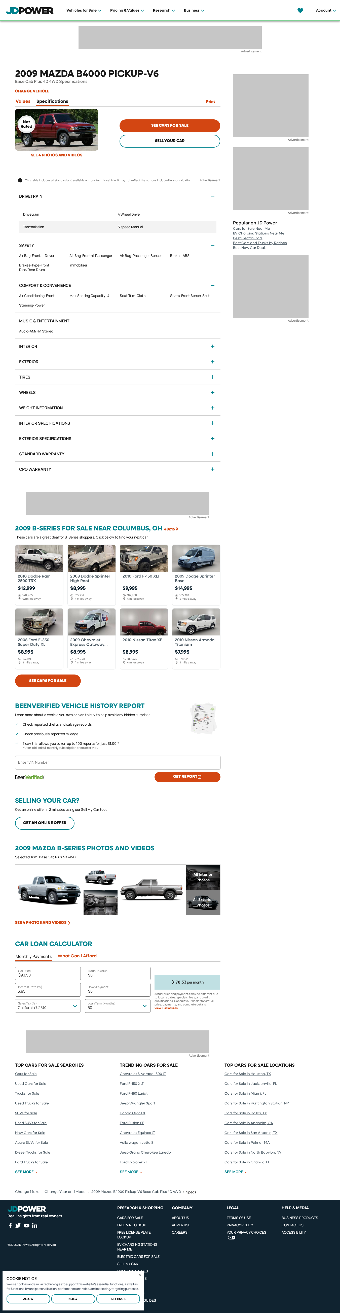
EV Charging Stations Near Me (258, 233)
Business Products (300, 1217)
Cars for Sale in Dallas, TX (245, 1113)
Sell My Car (127, 1263)
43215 (169, 529)
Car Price (24, 971)
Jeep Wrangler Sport (137, 1103)
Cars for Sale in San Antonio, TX (251, 1133)
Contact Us (293, 1225)
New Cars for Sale (30, 1133)
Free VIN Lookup (131, 1225)
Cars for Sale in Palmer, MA (247, 1142)
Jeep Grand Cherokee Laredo (145, 1152)
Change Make (27, 1192)
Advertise (181, 1225)
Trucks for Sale (27, 1093)
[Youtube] (26, 1225)
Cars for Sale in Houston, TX (247, 1074)
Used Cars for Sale (30, 1084)
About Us (180, 1217)
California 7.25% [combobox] (32, 1007)
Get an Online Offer (44, 823)
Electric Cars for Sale (138, 1256)
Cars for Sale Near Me (251, 228)
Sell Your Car (170, 141)
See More (24, 1172)
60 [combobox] (90, 1007)
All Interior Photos (203, 877)
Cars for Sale (26, 1074)
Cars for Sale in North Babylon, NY (252, 1152)
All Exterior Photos (203, 902)
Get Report (185, 777)
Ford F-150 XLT (132, 1084)
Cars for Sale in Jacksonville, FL (250, 1084)
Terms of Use (239, 1217)
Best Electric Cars (247, 238)
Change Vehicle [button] (32, 91)
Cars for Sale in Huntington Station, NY (256, 1103)
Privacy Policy (240, 1225)
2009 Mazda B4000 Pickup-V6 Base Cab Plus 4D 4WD (136, 1192)
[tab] (23, 102)
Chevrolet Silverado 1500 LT (143, 1074)
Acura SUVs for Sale (31, 1142)
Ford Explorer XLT (134, 1162)
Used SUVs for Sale (31, 1123)
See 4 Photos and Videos (56, 155)
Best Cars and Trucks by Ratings (260, 243)
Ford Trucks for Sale (31, 1162)
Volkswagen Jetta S (136, 1142)
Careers (179, 1232)
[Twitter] (18, 1225)
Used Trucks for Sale (32, 1103)
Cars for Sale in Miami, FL (245, 1093)
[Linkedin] (34, 1225)
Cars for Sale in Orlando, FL (247, 1162)
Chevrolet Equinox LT (137, 1133)
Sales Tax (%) (27, 1003)
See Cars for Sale (169, 126)
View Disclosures (166, 1008)
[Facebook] (10, 1225)
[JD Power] (27, 1209)
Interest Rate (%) (30, 987)
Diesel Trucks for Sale (32, 1152)
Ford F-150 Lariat (133, 1093)
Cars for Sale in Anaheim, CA (248, 1123)
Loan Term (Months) (102, 1003)
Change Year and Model (65, 1192)
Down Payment (98, 987)
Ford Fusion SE (132, 1123)
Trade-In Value (97, 971)
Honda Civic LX (132, 1113)
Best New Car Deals (250, 248)
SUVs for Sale (26, 1113)
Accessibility (294, 1232)
